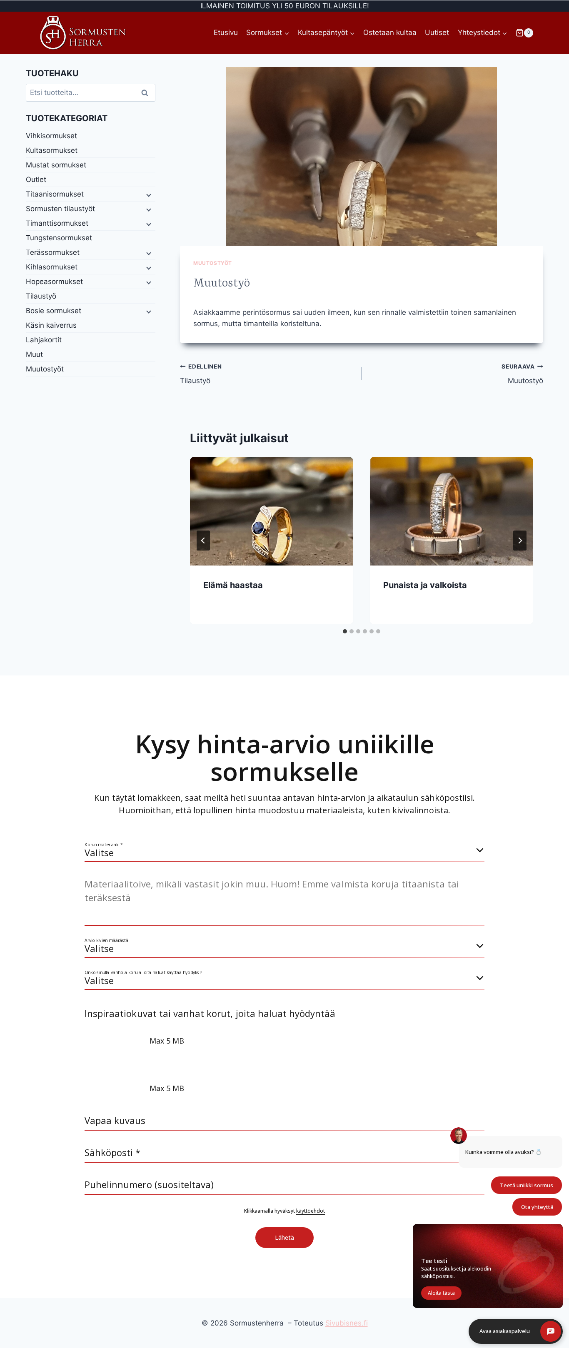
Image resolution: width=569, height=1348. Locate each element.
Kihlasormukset (51, 267)
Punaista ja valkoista (425, 585)
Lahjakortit (44, 340)
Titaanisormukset (55, 194)
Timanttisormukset (57, 223)
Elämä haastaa (233, 585)
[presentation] (271, 511)
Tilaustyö (201, 374)
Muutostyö (522, 374)
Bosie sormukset (53, 310)
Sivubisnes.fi (346, 1323)
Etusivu (226, 32)
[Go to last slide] (203, 541)
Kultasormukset (51, 150)
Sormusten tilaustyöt (60, 208)
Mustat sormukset (56, 165)
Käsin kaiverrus (51, 325)
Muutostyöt (212, 263)
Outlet (36, 179)
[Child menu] (147, 194)
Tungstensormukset (59, 238)
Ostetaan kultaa (390, 32)
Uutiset (437, 32)
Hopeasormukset (54, 281)
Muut (34, 354)
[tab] (345, 631)
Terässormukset (53, 252)
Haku (147, 92)
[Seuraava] (520, 541)
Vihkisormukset (51, 136)
